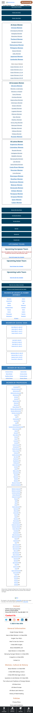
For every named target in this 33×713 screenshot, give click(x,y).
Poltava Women (16, 134)
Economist (16, 440)
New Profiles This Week (16, 7)
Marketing (16, 480)
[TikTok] (26, 619)
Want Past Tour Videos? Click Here (16, 284)
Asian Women (27, 5)
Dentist (16, 431)
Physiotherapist (16, 522)
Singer (16, 568)
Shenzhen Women (16, 36)
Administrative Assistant (16, 393)
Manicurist (16, 476)
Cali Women (16, 161)
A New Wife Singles (16, 644)
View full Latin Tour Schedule (16, 277)
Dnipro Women (16, 105)
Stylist (16, 574)
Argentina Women (16, 144)
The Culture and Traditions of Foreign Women (16, 681)
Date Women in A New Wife (16, 651)
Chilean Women (16, 191)
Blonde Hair (16, 234)
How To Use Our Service (16, 641)
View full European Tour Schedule (16, 257)
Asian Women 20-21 (16, 69)
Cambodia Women (16, 59)
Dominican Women (16, 182)
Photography (9, 314)
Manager (16, 474)
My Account (25, 2)
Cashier (15, 415)
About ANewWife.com (16, 648)
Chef (16, 417)
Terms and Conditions (16, 705)
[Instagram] (14, 619)
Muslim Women (9, 374)
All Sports (16, 318)
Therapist (16, 580)
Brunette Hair (16, 240)
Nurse (16, 504)
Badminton (23, 305)
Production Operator (16, 524)
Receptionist (16, 540)
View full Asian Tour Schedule (16, 266)
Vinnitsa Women (17, 97)
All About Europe (16, 687)
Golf (23, 303)
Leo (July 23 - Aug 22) (16, 340)
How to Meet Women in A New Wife (16, 635)
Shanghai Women (16, 33)
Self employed (16, 562)
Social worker (16, 572)
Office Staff (16, 510)
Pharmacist (16, 518)
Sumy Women (16, 94)
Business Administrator (16, 411)
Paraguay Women (16, 194)
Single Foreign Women (16, 632)
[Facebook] (6, 619)
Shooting (9, 305)
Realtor (16, 538)
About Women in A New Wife (16, 668)
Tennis (23, 309)
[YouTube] (18, 619)
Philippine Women (16, 48)
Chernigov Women (16, 103)
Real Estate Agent (16, 536)
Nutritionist (16, 508)
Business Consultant (16, 413)
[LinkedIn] (22, 619)
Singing (9, 311)
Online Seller (16, 512)
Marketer (16, 478)
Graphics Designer (16, 454)
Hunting (9, 303)
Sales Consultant (16, 546)
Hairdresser (15, 458)
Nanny (16, 502)
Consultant (16, 421)
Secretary (16, 560)
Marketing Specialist (16, 488)
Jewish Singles (23, 371)
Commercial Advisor (16, 492)
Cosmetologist (16, 425)
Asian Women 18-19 (16, 67)
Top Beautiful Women (16, 215)
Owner (15, 516)
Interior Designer (16, 464)
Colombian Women (16, 147)
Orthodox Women (23, 376)
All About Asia (16, 684)
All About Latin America (16, 690)
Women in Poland (16, 91)
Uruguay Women (17, 197)
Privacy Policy (16, 702)
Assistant (16, 399)
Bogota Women (16, 150)
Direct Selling (16, 435)
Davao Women (16, 51)
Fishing (23, 298)
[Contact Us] (16, 612)
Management (16, 472)
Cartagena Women (16, 153)
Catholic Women (9, 378)
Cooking (23, 311)
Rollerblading (9, 316)
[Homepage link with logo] (16, 598)
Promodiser (16, 530)
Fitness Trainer (16, 450)
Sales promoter (16, 554)
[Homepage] (10, 2)
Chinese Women (16, 28)
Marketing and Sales (16, 490)
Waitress (16, 582)
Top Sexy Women (16, 221)
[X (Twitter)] (10, 619)
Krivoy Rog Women (17, 122)
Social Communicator (16, 570)
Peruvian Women (17, 170)
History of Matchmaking (17, 693)
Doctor (15, 438)
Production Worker (16, 526)
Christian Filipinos (9, 371)
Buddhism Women (9, 376)
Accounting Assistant (16, 389)
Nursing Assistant (16, 506)
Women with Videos (16, 12)
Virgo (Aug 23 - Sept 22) (17, 342)
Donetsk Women (17, 108)
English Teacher (16, 444)
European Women (7, 5)
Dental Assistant (16, 429)
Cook (16, 423)
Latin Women (17, 5)
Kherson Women (17, 114)
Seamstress (16, 558)
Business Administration (16, 409)
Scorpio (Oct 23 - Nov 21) (17, 346)
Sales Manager (16, 552)
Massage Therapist (16, 482)
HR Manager (16, 462)
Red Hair (16, 228)
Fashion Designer (16, 448)
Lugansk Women (17, 111)
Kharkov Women (17, 120)
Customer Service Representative (16, 427)
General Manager (16, 494)
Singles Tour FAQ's (16, 638)
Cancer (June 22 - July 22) (17, 333)
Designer (16, 433)
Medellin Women (16, 156)
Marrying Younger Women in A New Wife (16, 654)
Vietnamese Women (17, 45)
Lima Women (17, 173)
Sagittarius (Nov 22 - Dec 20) (17, 353)
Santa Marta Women (16, 164)
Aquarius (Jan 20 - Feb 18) (16, 357)
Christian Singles (23, 374)
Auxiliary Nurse (16, 401)
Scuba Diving (9, 301)
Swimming (9, 298)
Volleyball (23, 307)
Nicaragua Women (16, 176)
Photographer (16, 520)
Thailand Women (17, 39)
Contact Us (16, 660)
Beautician (16, 405)
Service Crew (16, 566)
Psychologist (15, 532)
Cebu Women (17, 53)
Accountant (15, 387)
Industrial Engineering (16, 484)
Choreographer (16, 419)
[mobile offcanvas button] (3, 2)
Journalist (16, 466)
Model (16, 500)
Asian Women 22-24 (16, 72)
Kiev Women (17, 117)
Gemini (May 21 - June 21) (16, 331)
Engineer (16, 442)
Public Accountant (16, 534)
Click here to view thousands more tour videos (16, 289)
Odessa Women (16, 131)
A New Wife (18, 600)
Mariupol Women (16, 125)
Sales (16, 542)
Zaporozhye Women (16, 100)
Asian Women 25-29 (16, 75)
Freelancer (16, 452)
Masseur (16, 498)
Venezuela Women (16, 188)
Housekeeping (16, 460)
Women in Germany (17, 89)
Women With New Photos (16, 210)
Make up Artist (16, 470)
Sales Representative (16, 556)
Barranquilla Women (16, 159)
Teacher (16, 578)
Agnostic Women (23, 378)
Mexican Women (16, 185)
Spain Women (16, 200)
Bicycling (23, 314)
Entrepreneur (16, 446)
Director (16, 437)
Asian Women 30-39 (16, 78)
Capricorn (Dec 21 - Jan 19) (16, 355)
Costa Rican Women (17, 167)
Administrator (16, 395)
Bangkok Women (16, 42)
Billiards (9, 309)
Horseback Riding (9, 307)
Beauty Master (16, 407)
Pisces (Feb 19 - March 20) (16, 359)
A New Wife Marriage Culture (16, 675)
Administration (16, 391)
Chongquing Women (16, 30)
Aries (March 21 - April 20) (16, 327)
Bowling (23, 301)
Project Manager (16, 528)
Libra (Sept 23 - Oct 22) (17, 344)
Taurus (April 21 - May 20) (17, 329)
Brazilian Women (17, 179)
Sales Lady (16, 550)
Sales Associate (16, 544)
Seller (16, 564)
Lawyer (15, 468)
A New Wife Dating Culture (16, 672)
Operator (16, 514)
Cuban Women (17, 203)
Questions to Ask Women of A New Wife (16, 678)
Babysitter (16, 403)
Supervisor (16, 576)
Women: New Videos (16, 18)
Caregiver (16, 584)
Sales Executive (16, 548)
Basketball (23, 316)
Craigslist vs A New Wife (16, 657)
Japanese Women (17, 56)
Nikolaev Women (16, 128)
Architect (16, 397)
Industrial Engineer (16, 496)
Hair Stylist (16, 456)
